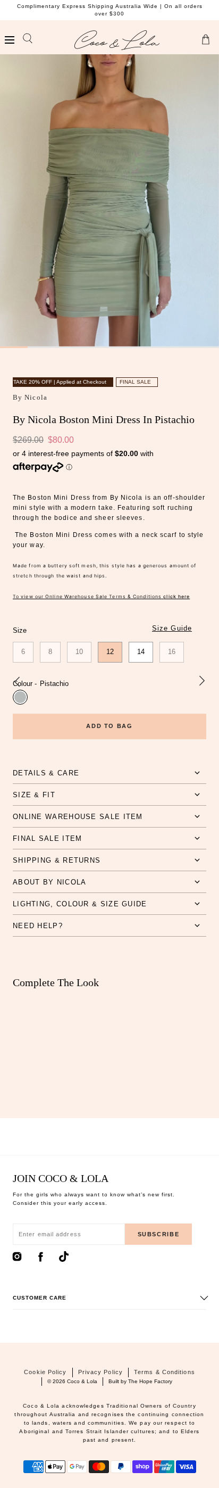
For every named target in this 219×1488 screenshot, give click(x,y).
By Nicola (30, 397)
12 (110, 652)
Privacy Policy (100, 1372)
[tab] (109, 773)
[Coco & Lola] (116, 40)
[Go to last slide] (17, 681)
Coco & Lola (82, 1381)
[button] (9, 40)
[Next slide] (202, 681)
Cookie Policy (45, 1372)
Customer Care (39, 1298)
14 (141, 652)
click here (176, 596)
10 (79, 652)
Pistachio (20, 697)
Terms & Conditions (164, 1372)
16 (171, 652)
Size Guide (172, 628)
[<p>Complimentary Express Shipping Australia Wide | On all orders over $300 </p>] (109, 10)
